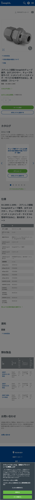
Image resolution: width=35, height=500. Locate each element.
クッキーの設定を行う (17, 487)
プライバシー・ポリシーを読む (10, 480)
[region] (17, 481)
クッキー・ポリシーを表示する (11, 483)
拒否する (17, 492)
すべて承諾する (17, 497)
